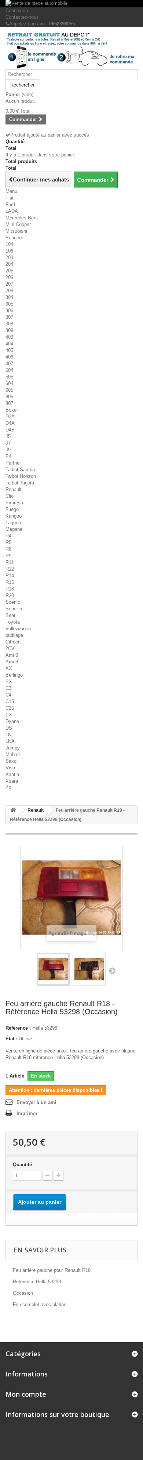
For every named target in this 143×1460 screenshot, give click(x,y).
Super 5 (14, 608)
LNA (10, 741)
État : (11, 1038)
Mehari (13, 754)
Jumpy (13, 748)
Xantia (12, 774)
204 (9, 264)
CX (9, 714)
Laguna (13, 522)
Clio (10, 496)
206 (9, 277)
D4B (10, 430)
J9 (8, 449)
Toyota (13, 622)
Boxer (12, 410)
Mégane (14, 529)
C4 (8, 695)
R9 (8, 555)
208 (9, 290)
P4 (8, 456)
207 (9, 284)
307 (9, 317)
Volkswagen (18, 628)
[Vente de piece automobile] (72, 3)
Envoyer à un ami (36, 1102)
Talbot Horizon (21, 476)
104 (9, 244)
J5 (8, 436)
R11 (10, 562)
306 (9, 310)
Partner (13, 463)
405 (9, 350)
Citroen (13, 642)
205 (9, 271)
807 (9, 403)
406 (9, 357)
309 (9, 330)
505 (9, 377)
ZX (9, 787)
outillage (14, 635)
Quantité (22, 1164)
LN (8, 734)
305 (9, 304)
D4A (10, 423)
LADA (12, 211)
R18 (10, 589)
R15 (10, 582)
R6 (8, 549)
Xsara (12, 781)
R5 (8, 542)
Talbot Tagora (20, 483)
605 (9, 390)
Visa (10, 767)
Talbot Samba (20, 469)
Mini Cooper (18, 224)
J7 (8, 443)
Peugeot (14, 237)
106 (9, 251)
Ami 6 (12, 655)
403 (9, 337)
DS (9, 728)
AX (9, 668)
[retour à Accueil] (13, 810)
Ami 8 (12, 661)
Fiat (10, 198)
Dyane (12, 721)
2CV (10, 648)
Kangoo (14, 516)
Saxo (11, 761)
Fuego (12, 509)
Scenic (13, 602)
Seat (10, 615)
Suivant (112, 970)
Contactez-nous (22, 17)
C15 (10, 701)
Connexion (17, 10)
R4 (8, 536)
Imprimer (26, 1113)
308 (9, 324)
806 (9, 396)
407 (9, 363)
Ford (10, 204)
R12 (10, 569)
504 (9, 370)
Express (14, 502)
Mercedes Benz (22, 218)
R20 (10, 595)
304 (9, 297)
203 (9, 257)
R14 (10, 575)
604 (9, 383)
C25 (10, 708)
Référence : (18, 1028)
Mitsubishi (16, 231)
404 (9, 343)
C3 (8, 688)
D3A (10, 416)
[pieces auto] (72, 51)
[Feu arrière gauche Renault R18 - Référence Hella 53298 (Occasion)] (53, 969)
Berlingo (14, 675)
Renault (14, 489)
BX (9, 681)
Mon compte (26, 1394)
